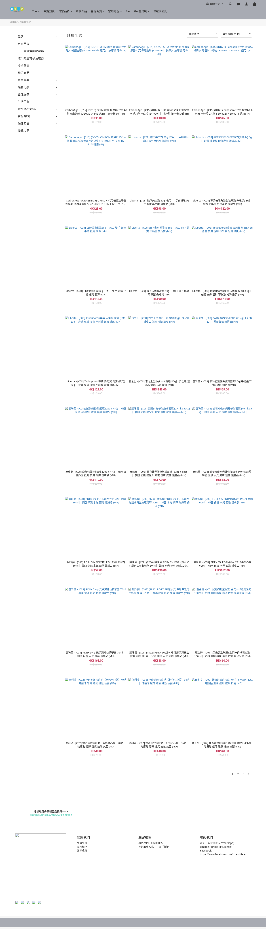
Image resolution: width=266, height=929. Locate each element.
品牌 (21, 37)
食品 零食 (24, 116)
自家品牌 (64, 11)
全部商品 (14, 22)
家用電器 (113, 11)
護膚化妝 (26, 22)
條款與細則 (160, 11)
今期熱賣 (49, 11)
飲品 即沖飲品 (27, 109)
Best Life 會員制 (136, 11)
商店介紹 (81, 11)
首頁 (34, 11)
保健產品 (23, 123)
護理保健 (23, 94)
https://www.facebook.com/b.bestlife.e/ (223, 854)
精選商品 (23, 73)
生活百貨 (96, 11)
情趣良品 (23, 131)
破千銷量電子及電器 (31, 58)
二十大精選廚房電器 (31, 51)
